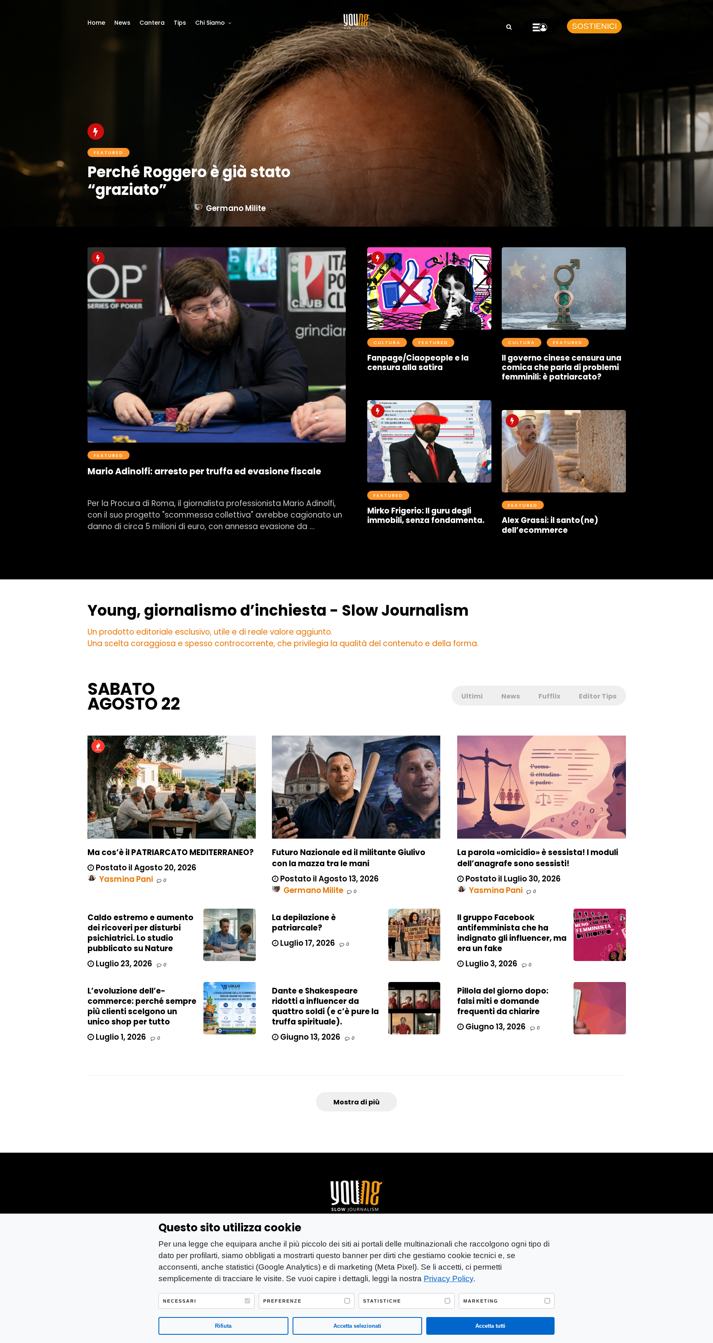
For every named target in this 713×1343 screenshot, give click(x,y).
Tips (180, 23)
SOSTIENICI (594, 26)
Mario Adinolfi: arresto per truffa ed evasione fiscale (204, 471)
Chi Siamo (210, 23)
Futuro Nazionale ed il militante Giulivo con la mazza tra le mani (348, 858)
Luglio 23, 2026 (123, 963)
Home (96, 23)
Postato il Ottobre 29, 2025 (560, 544)
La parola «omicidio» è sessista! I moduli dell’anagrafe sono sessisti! (537, 858)
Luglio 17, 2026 (307, 943)
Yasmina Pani (126, 879)
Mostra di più (356, 1102)
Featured (108, 455)
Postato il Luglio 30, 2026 (512, 878)
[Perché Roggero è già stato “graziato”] (356, 113)
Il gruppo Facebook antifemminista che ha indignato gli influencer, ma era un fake (512, 933)
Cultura (387, 342)
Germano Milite (313, 890)
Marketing (480, 1300)
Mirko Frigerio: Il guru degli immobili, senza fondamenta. (425, 515)
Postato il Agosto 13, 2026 (329, 878)
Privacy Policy (448, 1278)
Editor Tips (597, 696)
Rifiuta (223, 1326)
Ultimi (472, 696)
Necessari (179, 1300)
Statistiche (382, 1300)
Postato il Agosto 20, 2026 (145, 867)
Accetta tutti (490, 1326)
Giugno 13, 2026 (309, 1037)
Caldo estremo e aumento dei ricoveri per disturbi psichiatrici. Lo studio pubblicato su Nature (140, 933)
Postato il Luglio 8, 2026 (140, 486)
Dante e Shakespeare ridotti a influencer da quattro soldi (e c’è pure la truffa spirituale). (325, 1006)
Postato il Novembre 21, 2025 (430, 535)
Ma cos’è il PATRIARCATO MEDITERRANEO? (170, 852)
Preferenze (282, 1300)
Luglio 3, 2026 (490, 963)
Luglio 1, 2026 (120, 1037)
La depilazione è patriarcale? (304, 922)
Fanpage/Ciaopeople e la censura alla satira (418, 362)
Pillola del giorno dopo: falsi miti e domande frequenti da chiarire (502, 1001)
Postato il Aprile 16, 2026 (421, 381)
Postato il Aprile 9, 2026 (554, 391)
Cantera (152, 23)
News (122, 23)
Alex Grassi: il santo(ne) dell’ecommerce (550, 525)
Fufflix (549, 696)
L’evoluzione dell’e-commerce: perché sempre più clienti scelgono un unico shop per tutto (141, 1006)
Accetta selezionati (357, 1326)
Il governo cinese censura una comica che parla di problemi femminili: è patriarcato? (561, 367)
